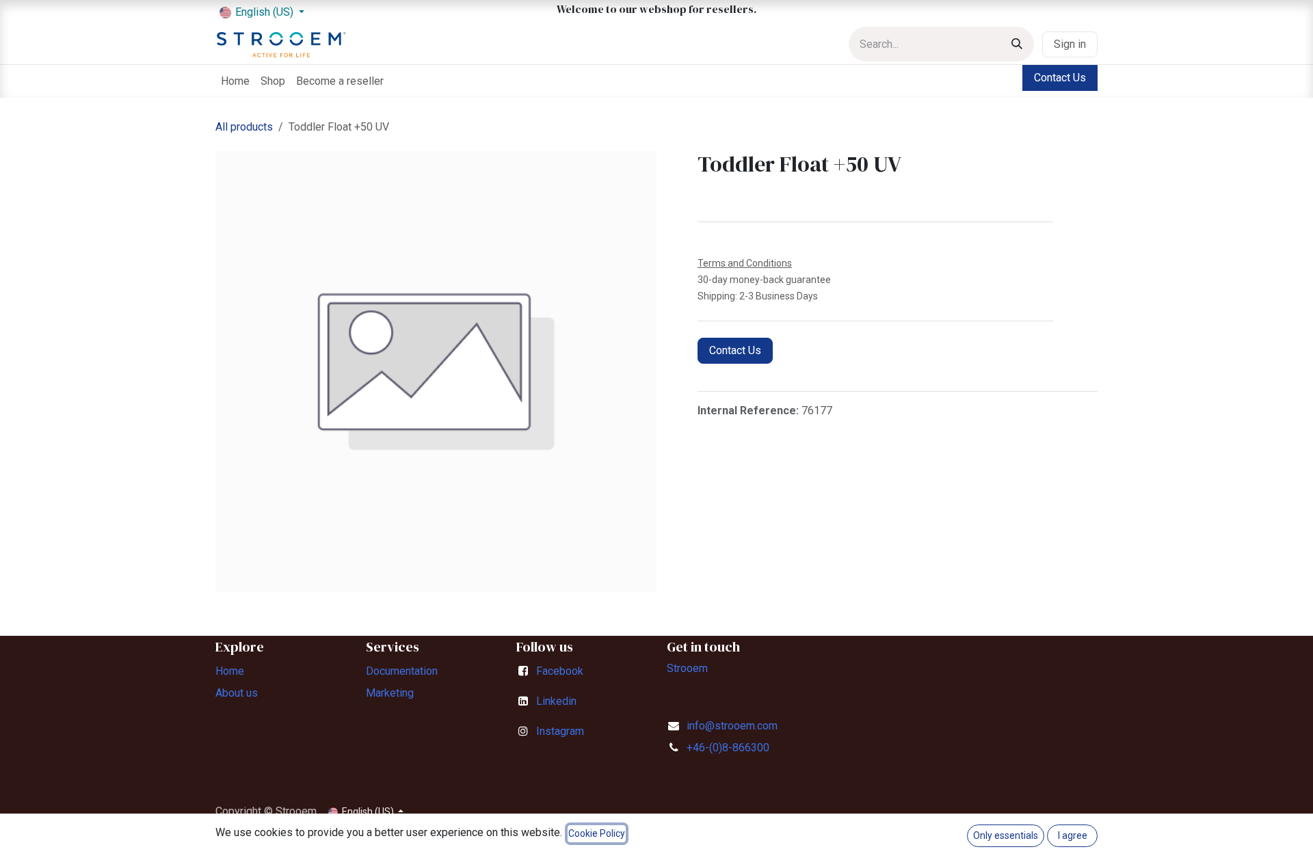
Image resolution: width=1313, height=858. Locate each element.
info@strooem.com (732, 725)
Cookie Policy (596, 833)
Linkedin (556, 701)
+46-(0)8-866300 (728, 747)
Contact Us (1060, 77)
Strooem (687, 668)
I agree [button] (1072, 835)
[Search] (1017, 44)
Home (229, 671)
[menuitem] (235, 81)
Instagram (560, 731)
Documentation (402, 671)
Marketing (390, 692)
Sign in (1070, 44)
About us (236, 692)
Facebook (559, 671)
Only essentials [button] (1005, 835)
